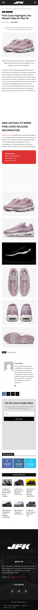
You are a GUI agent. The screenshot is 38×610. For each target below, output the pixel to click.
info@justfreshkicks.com (17, 577)
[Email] (13, 394)
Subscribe (19, 419)
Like (7, 459)
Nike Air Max (9, 12)
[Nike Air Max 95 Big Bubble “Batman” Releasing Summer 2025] (31, 482)
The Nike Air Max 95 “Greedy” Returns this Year (31, 513)
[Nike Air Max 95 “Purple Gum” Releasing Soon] (19, 503)
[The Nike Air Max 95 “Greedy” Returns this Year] (31, 503)
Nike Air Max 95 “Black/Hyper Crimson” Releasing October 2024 (6, 514)
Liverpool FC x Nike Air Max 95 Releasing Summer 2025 (18, 491)
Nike (3, 9)
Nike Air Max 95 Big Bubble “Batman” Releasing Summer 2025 (30, 492)
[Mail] (15, 385)
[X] (8, 394)
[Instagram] (19, 591)
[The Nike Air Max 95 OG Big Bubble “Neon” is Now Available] (7, 482)
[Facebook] (4, 394)
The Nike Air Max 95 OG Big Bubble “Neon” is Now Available (6, 492)
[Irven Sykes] (8, 374)
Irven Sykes (14, 22)
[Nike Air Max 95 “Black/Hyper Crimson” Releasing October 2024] (7, 503)
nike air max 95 (12, 352)
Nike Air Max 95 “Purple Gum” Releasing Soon (18, 512)
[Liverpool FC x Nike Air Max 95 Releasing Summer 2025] (19, 482)
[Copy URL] (17, 394)
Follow (19, 459)
